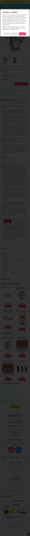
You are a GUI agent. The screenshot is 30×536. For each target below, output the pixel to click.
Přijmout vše (22, 33)
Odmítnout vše (8, 33)
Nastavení (15, 33)
